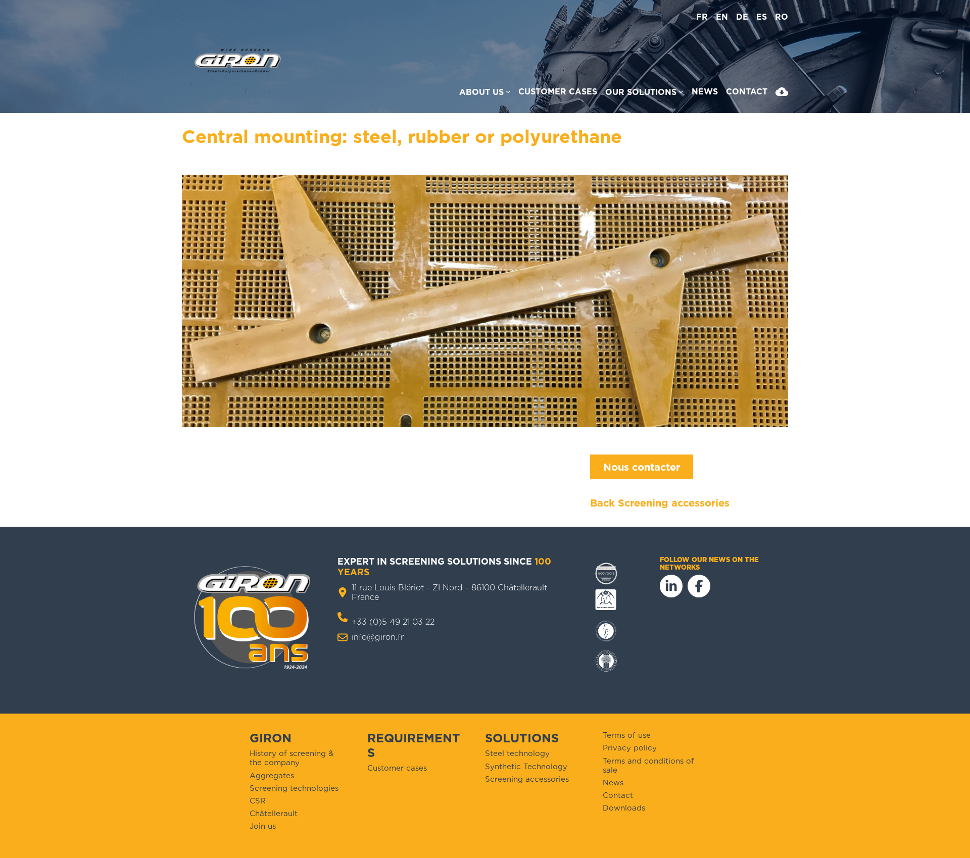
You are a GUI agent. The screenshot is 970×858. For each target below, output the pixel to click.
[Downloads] (781, 94)
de (742, 17)
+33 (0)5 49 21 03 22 (393, 622)
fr (702, 17)
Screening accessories (674, 503)
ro (781, 17)
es (761, 17)
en (722, 17)
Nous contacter (641, 467)
